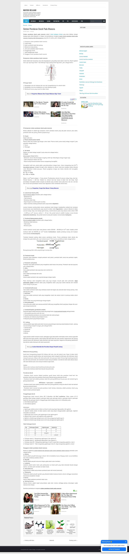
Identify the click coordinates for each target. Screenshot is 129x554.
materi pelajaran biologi (56, 34)
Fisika (80, 68)
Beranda (52, 540)
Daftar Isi (38, 5)
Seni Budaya (75, 21)
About (26, 5)
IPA (63, 21)
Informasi (33, 21)
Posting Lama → (73, 540)
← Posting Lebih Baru (28, 540)
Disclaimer (45, 5)
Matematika (56, 21)
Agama (48, 21)
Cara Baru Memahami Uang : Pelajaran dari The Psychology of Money (95, 105)
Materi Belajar (29, 10)
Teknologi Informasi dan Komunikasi (88, 93)
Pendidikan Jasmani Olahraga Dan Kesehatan (90, 82)
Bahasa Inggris (83, 50)
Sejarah (81, 87)
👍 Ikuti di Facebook (114, 549)
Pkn (82, 21)
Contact (31, 5)
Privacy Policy (53, 5)
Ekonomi (81, 65)
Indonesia (41, 21)
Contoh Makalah (83, 56)
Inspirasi (81, 73)
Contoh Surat (82, 62)
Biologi (32, 31)
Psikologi (81, 84)
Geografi (81, 70)
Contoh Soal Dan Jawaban (86, 59)
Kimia (80, 79)
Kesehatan (82, 76)
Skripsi (81, 90)
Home (26, 21)
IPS (68, 21)
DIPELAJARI (84, 102)
